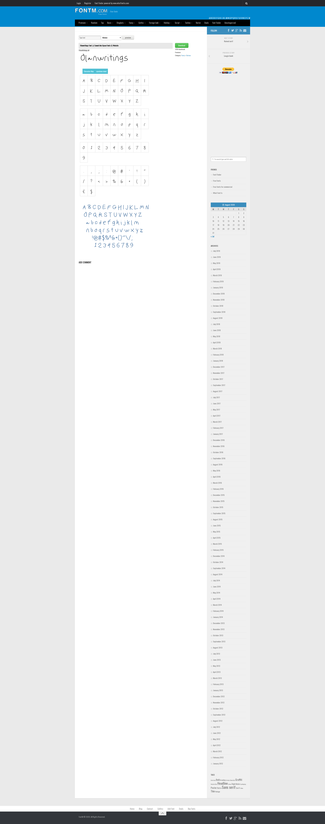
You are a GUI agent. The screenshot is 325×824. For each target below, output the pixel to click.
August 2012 (217, 720)
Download (181, 45)
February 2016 (218, 488)
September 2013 (219, 641)
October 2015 (218, 507)
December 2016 (219, 440)
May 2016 (216, 470)
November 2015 (218, 501)
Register (87, 3)
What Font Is (217, 192)
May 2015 (216, 531)
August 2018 (217, 318)
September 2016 (219, 458)
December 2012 (219, 696)
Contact (150, 808)
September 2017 (219, 385)
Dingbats (120, 22)
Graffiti (238, 780)
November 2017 (218, 373)
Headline (222, 783)
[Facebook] (228, 30)
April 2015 (217, 537)
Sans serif (228, 787)
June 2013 (217, 659)
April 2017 (216, 415)
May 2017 (216, 409)
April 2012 (217, 745)
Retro (219, 787)
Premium (82, 22)
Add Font (171, 808)
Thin (213, 791)
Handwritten (214, 784)
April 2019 (217, 269)
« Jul (212, 236)
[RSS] (240, 30)
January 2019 (218, 287)
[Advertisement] (228, 112)
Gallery (160, 808)
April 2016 (217, 476)
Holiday (166, 22)
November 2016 (218, 446)
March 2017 (217, 421)
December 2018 (219, 293)
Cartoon (228, 780)
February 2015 (218, 549)
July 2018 (216, 324)
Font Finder (216, 22)
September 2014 (219, 568)
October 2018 (218, 305)
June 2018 (217, 330)
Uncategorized (230, 22)
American (213, 780)
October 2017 (218, 379)
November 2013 (218, 629)
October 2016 (218, 452)
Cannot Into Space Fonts (102, 45)
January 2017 (218, 434)
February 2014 (218, 611)
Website (115, 45)
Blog (140, 808)
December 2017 (218, 366)
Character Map (89, 71)
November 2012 (218, 702)
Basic (109, 22)
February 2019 (218, 281)
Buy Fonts (191, 808)
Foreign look (153, 22)
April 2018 (217, 342)
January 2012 (218, 763)
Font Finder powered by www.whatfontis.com (112, 3)
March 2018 (217, 348)
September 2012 (219, 714)
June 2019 (217, 257)
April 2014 (217, 598)
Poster (214, 788)
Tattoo (241, 788)
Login (79, 3)
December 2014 (219, 556)
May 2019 (216, 263)
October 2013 (218, 635)
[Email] (244, 30)
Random (94, 22)
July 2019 (216, 250)
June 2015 (217, 525)
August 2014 (217, 574)
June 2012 (217, 733)
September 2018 (219, 311)
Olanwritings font (86, 45)
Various (188, 55)
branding (223, 780)
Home (132, 808)
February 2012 (218, 757)
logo (233, 783)
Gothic (141, 22)
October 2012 (218, 708)
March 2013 (217, 678)
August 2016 (217, 464)
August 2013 (217, 647)
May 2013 (216, 665)
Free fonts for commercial (222, 186)
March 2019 (217, 275)
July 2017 (216, 397)
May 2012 (216, 739)
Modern (238, 784)
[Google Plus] (236, 30)
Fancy (131, 22)
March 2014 (217, 604)
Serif (238, 787)
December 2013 (219, 623)
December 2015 (219, 495)
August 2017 (217, 391)
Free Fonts (217, 180)
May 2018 (216, 336)
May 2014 (216, 592)
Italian (229, 784)
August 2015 (217, 519)
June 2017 (217, 403)
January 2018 (218, 360)
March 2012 (217, 751)
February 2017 (218, 427)
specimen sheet (101, 71)
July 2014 (216, 580)
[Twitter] (232, 30)
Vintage (217, 791)
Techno (187, 22)
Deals (206, 22)
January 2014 (218, 617)
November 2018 (218, 299)
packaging (243, 784)
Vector (198, 22)
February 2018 (218, 354)
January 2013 (218, 690)
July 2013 (216, 653)
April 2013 (217, 672)
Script (177, 22)
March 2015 (217, 543)
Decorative (232, 780)
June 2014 (217, 586)
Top (102, 22)
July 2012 (216, 726)
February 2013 (218, 684)
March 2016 (217, 482)
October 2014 (218, 562)
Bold (218, 779)
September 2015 (219, 513)
